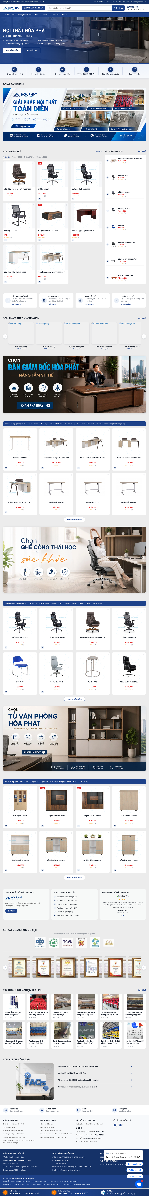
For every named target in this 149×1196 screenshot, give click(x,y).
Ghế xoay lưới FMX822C (129, 637)
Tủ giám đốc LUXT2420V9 (92, 816)
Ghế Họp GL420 (124, 192)
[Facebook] (115, 1125)
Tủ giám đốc (44, 782)
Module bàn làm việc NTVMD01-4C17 (129, 458)
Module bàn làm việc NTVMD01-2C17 (20, 502)
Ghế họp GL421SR (10, 230)
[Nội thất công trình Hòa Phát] (129, 100)
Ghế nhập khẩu (33, 603)
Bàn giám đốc (21, 424)
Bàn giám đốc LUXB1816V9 (48, 230)
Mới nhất (6, 157)
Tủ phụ (27, 782)
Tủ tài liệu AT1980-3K (20, 816)
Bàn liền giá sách (46, 424)
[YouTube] (120, 1125)
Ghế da (74, 603)
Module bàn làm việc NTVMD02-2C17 (92, 458)
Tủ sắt (80, 782)
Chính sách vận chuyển (47, 1127)
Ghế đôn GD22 (92, 682)
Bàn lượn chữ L (58, 424)
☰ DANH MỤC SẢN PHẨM (33, 8)
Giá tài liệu (19, 782)
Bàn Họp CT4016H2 (125, 276)
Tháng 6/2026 (42, 157)
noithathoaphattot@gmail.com (68, 1170)
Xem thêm (11, 911)
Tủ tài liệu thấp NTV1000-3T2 (92, 860)
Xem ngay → (16, 304)
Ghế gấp (67, 603)
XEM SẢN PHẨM (12, 50)
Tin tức (114, 2)
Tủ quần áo (34, 782)
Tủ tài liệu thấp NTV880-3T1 (56, 860)
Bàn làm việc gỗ (70, 424)
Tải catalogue (124, 2)
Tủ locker (52, 782)
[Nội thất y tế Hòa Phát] (96, 121)
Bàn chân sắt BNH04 (20, 458)
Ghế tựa (60, 603)
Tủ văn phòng (10, 782)
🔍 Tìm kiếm (118, 8)
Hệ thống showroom (138, 2)
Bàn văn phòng (10, 424)
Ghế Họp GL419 (124, 209)
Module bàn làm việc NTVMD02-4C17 (51, 272)
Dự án (107, 2)
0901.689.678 (62, 1160)
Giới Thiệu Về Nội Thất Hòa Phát (13, 1134)
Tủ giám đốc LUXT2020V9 (56, 816)
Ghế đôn (53, 603)
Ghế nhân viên (97, 603)
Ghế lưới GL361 (43, 189)
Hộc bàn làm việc (33, 424)
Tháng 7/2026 (29, 157)
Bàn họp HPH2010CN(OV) (127, 259)
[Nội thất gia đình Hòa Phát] (69, 121)
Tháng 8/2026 (17, 157)
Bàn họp (98, 424)
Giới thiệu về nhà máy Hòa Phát (13, 1124)
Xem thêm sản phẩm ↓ (74, 519)
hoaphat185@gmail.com (89, 1141)
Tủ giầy (85, 782)
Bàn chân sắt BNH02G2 (56, 502)
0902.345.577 (81, 1193)
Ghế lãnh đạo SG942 (56, 682)
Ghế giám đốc (22, 603)
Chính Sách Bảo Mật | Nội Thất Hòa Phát (53, 1137)
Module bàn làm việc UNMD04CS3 (130, 159)
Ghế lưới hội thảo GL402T (127, 242)
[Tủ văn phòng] (74, 738)
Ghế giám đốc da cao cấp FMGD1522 (17, 189)
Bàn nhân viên (107, 424)
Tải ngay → (52, 304)
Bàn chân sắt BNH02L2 (92, 502)
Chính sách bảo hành (46, 1124)
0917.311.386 (25, 1160)
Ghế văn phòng (10, 603)
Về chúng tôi (98, 2)
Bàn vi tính (90, 424)
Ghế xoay (88, 603)
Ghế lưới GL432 (123, 175)
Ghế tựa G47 (20, 682)
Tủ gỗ (74, 782)
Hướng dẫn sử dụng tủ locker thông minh (89, 1124)
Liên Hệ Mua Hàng (9, 1127)
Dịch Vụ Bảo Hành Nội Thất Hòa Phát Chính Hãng (56, 1134)
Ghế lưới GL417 (123, 226)
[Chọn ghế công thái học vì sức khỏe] (74, 560)
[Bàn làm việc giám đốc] (74, 384)
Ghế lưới (80, 603)
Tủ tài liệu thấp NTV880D (129, 816)
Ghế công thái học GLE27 (20, 637)
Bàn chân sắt (81, 424)
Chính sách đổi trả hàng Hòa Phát (51, 1130)
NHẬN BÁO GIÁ (31, 50)
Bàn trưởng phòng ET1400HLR (83, 230)
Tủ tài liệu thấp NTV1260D (129, 860)
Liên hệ (65, 15)
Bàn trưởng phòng (119, 424)
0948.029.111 (14, 1160)
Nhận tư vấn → (126, 304)
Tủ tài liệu (60, 782)
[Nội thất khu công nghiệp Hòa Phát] (124, 121)
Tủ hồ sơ (68, 782)
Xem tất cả (98, 151)
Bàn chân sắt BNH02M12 (129, 502)
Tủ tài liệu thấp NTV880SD (20, 860)
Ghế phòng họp (44, 603)
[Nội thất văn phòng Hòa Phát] (75, 100)
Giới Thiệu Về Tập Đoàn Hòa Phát (14, 1137)
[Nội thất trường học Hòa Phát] (100, 100)
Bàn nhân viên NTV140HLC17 (15, 272)
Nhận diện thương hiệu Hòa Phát (13, 1130)
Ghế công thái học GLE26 (81, 189)
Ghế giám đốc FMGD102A (128, 682)
